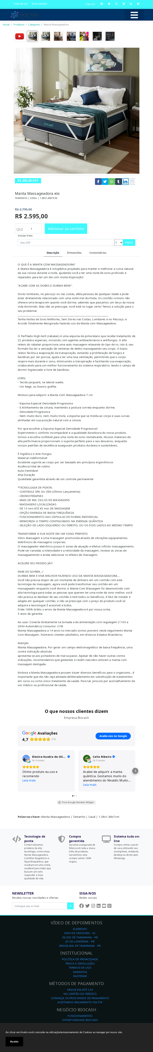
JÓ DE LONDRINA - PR (80, 941)
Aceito (14, 1041)
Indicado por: (21, 3)
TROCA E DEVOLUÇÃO (80, 963)
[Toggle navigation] (134, 14)
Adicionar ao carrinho (66, 228)
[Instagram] (116, 3)
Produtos (19, 24)
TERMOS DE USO (80, 967)
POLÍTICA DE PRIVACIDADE (80, 959)
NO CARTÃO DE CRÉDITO (80, 994)
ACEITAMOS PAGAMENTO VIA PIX (79, 1002)
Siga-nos (90, 4)
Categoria (34, 24)
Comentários (98, 252)
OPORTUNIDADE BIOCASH (80, 1020)
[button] (18, 771)
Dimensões (74, 252)
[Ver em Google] (26, 758)
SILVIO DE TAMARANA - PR (80, 937)
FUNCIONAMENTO (80, 1016)
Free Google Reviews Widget (78, 802)
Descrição (53, 252)
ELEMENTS (80, 929)
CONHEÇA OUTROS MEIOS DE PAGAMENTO (80, 998)
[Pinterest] (138, 3)
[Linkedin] (124, 3)
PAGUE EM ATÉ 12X (80, 989)
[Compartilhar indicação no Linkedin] (125, 181)
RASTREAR (80, 976)
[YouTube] (131, 3)
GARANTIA (80, 972)
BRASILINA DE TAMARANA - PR (80, 945)
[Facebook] (102, 3)
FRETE (129, 242)
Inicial (6, 24)
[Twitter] (109, 3)
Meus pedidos (39, 3)
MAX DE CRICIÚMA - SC (80, 933)
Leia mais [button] (29, 780)
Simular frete (25, 235)
